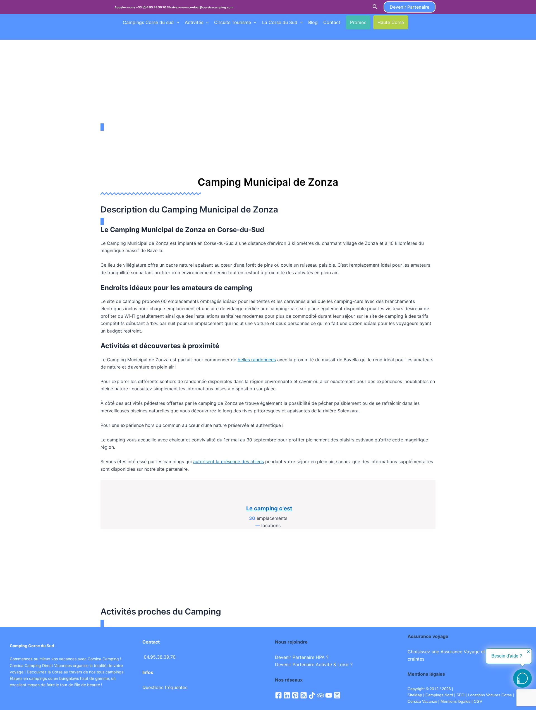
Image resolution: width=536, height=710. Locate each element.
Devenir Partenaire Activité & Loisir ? (314, 664)
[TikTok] (311, 695)
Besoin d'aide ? (506, 656)
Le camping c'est (269, 508)
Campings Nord (439, 695)
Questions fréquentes (164, 687)
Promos (358, 22)
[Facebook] (278, 695)
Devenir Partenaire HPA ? (301, 657)
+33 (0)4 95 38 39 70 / (152, 7)
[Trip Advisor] (320, 695)
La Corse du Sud (279, 22)
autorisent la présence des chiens (228, 461)
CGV (478, 701)
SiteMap (415, 695)
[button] (375, 7)
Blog (313, 22)
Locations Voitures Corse (490, 695)
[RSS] (303, 695)
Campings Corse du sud (148, 22)
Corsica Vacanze (422, 701)
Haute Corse (390, 22)
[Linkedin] (286, 695)
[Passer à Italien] (136, 33)
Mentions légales (455, 701)
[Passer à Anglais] (424, 22)
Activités (194, 22)
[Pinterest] (295, 695)
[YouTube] (328, 695)
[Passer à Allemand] (125, 33)
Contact (331, 22)
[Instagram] (337, 695)
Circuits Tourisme (232, 22)
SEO (460, 695)
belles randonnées (257, 359)
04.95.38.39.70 (160, 657)
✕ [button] (528, 652)
